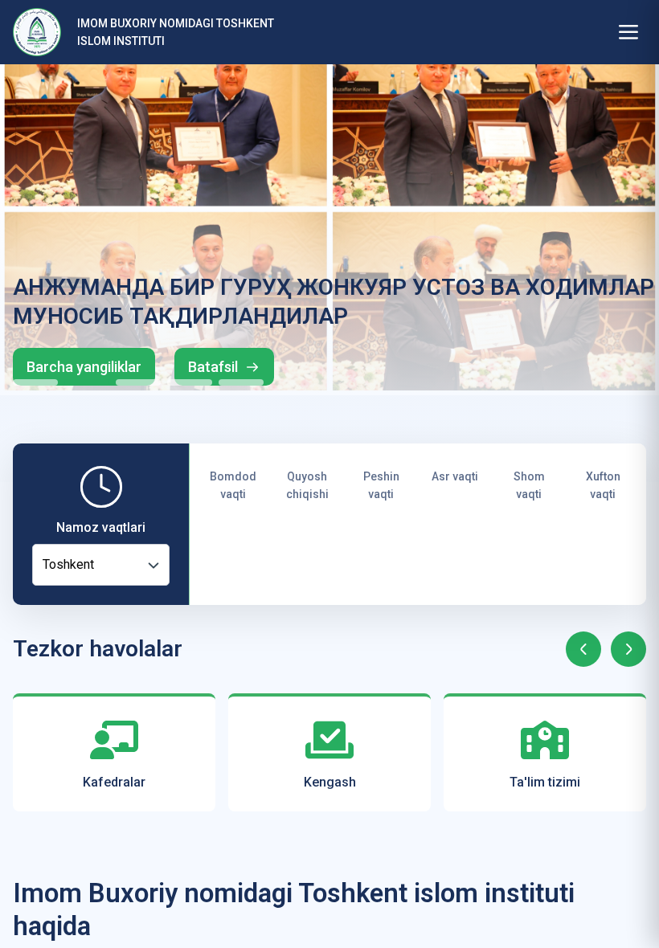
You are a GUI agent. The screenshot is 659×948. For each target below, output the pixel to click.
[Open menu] (628, 32)
